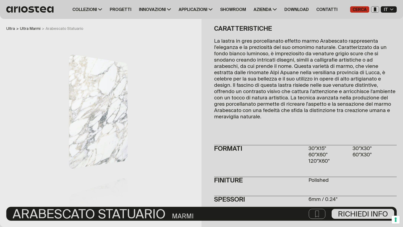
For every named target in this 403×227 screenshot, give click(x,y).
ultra (10, 28)
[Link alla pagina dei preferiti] (375, 9)
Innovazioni (152, 9)
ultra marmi (30, 28)
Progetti (120, 9)
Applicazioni (193, 9)
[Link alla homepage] (31, 9)
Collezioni (84, 9)
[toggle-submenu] (99, 9)
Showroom (233, 9)
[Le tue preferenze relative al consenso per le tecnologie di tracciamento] (396, 220)
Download (296, 9)
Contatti (327, 9)
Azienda (263, 9)
